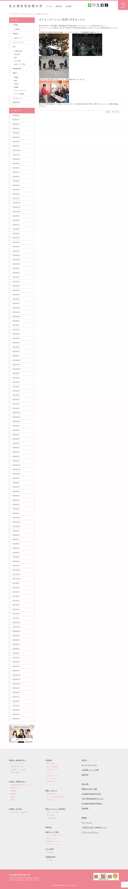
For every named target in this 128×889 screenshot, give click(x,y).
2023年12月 (16, 255)
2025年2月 (16, 194)
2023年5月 (16, 286)
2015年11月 (16, 679)
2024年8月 (16, 220)
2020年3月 (16, 452)
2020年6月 (16, 439)
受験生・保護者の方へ (17, 760)
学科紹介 (48, 827)
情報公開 (85, 784)
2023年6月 (16, 281)
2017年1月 (16, 618)
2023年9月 (16, 268)
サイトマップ (87, 823)
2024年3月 (16, 242)
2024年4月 (16, 238)
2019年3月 (16, 504)
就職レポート (18, 38)
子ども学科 (17, 61)
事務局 (15, 73)
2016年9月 (16, 635)
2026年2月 (16, 141)
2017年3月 (16, 609)
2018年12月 (16, 517)
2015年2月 (16, 719)
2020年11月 (16, 417)
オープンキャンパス (17, 763)
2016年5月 (16, 653)
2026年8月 (16, 115)
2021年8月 (16, 378)
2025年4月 (16, 185)
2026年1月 (16, 146)
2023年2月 (16, 299)
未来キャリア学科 (19, 64)
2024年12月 (16, 203)
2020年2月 (16, 456)
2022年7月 (16, 329)
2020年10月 (16, 421)
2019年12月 (16, 465)
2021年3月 (16, 399)
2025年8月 (16, 168)
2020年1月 (16, 461)
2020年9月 (16, 426)
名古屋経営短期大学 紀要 (91, 794)
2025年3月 (16, 189)
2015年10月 (16, 684)
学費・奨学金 (14, 772)
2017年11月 (16, 574)
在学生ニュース (15, 788)
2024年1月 (16, 251)
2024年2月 (16, 246)
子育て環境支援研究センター (93, 799)
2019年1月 (16, 513)
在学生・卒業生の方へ (17, 781)
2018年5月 (16, 548)
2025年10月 (16, 159)
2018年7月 (16, 539)
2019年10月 (16, 474)
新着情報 (15, 14)
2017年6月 (16, 596)
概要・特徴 (50, 763)
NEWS (84, 760)
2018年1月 (16, 565)
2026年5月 (16, 128)
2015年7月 (16, 697)
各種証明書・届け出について (20, 785)
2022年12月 (16, 308)
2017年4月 (16, 605)
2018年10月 (16, 526)
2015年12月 (16, 675)
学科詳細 (50, 852)
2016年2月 (16, 666)
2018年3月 (16, 557)
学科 (14, 46)
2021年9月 (16, 373)
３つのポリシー (52, 769)
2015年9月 (16, 688)
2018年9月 (16, 531)
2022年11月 (16, 312)
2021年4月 (16, 395)
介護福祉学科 (18, 51)
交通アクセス (51, 781)
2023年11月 (16, 259)
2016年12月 (16, 622)
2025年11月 (16, 155)
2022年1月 (16, 356)
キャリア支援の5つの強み (55, 797)
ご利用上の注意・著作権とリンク (94, 827)
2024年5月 (16, 233)
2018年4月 (16, 552)
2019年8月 (16, 482)
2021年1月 (16, 408)
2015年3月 (16, 714)
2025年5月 (16, 181)
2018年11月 (16, 522)
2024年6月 (16, 229)
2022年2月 (16, 351)
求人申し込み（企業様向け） (20, 812)
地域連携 (85, 808)
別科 (15, 57)
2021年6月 (16, 386)
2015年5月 (16, 705)
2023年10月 (16, 264)
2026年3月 (16, 137)
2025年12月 (16, 150)
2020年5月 (16, 443)
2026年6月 (16, 124)
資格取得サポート (53, 794)
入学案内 (15, 25)
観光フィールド (52, 838)
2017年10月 (16, 579)
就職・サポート (51, 790)
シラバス (50, 772)
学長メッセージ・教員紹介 (55, 809)
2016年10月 (16, 631)
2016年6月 (16, 649)
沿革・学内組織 (52, 766)
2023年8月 (16, 273)
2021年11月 (16, 364)
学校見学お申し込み (17, 766)
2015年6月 (16, 701)
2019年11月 (16, 469)
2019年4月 (16, 500)
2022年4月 (16, 342)
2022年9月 (16, 321)
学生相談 (13, 791)
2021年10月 (16, 369)
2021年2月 (16, 404)
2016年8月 (16, 640)
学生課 (22, 14)
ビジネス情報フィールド (55, 835)
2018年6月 (16, 544)
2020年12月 (16, 412)
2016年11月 (16, 627)
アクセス (49, 6)
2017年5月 (16, 601)
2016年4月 (16, 657)
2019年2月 (16, 509)
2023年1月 (16, 303)
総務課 (16, 87)
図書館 (84, 818)
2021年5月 (16, 391)
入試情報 (68, 6)
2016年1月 (16, 670)
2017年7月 (16, 592)
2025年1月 (16, 198)
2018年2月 (16, 561)
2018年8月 (16, 535)
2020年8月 (16, 430)
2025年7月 (16, 172)
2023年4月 (16, 290)
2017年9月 (16, 583)
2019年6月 (16, 491)
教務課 (16, 77)
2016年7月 (16, 644)
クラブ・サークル (18, 42)
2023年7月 (16, 277)
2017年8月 (16, 587)
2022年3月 (16, 347)
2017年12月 (16, 570)
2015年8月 (16, 692)
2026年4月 (16, 133)
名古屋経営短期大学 (26, 6)
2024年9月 (16, 216)
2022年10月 (16, 316)
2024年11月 (16, 207)
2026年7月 (16, 120)
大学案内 (48, 760)
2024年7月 (16, 224)
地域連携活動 (17, 68)
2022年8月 (16, 325)
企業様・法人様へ (16, 809)
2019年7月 (16, 487)
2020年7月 (16, 434)
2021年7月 (16, 382)
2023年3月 (16, 294)
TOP (10, 14)
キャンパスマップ (53, 778)
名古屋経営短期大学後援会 (92, 803)
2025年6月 (16, 176)
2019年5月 (16, 496)
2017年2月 (16, 614)
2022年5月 (16, 338)
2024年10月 (16, 211)
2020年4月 (16, 447)
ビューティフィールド (54, 844)
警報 (15, 80)
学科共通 (17, 54)
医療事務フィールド (53, 841)
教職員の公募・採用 (89, 789)
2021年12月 (16, 360)
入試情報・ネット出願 (17, 769)
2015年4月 (16, 710)
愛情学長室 (16, 102)
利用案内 (13, 794)
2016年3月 (16, 662)
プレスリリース (17, 98)
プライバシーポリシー (90, 832)
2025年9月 (16, 163)
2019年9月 (16, 478)
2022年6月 (16, 334)
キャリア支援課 (19, 94)
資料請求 (59, 6)
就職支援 (15, 33)
